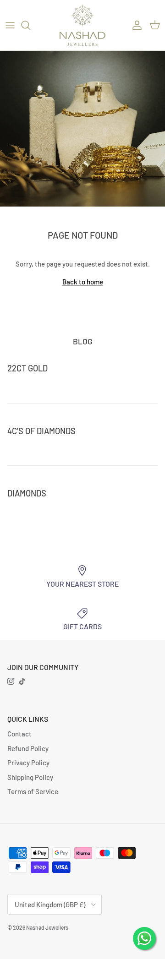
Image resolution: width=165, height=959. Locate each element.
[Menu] (10, 25)
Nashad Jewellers (47, 927)
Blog (83, 341)
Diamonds (26, 493)
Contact (19, 734)
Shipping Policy (30, 777)
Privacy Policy (28, 762)
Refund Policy (28, 748)
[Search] (30, 25)
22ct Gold (27, 368)
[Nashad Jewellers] (82, 25)
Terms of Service (32, 791)
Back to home (82, 282)
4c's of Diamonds (41, 431)
